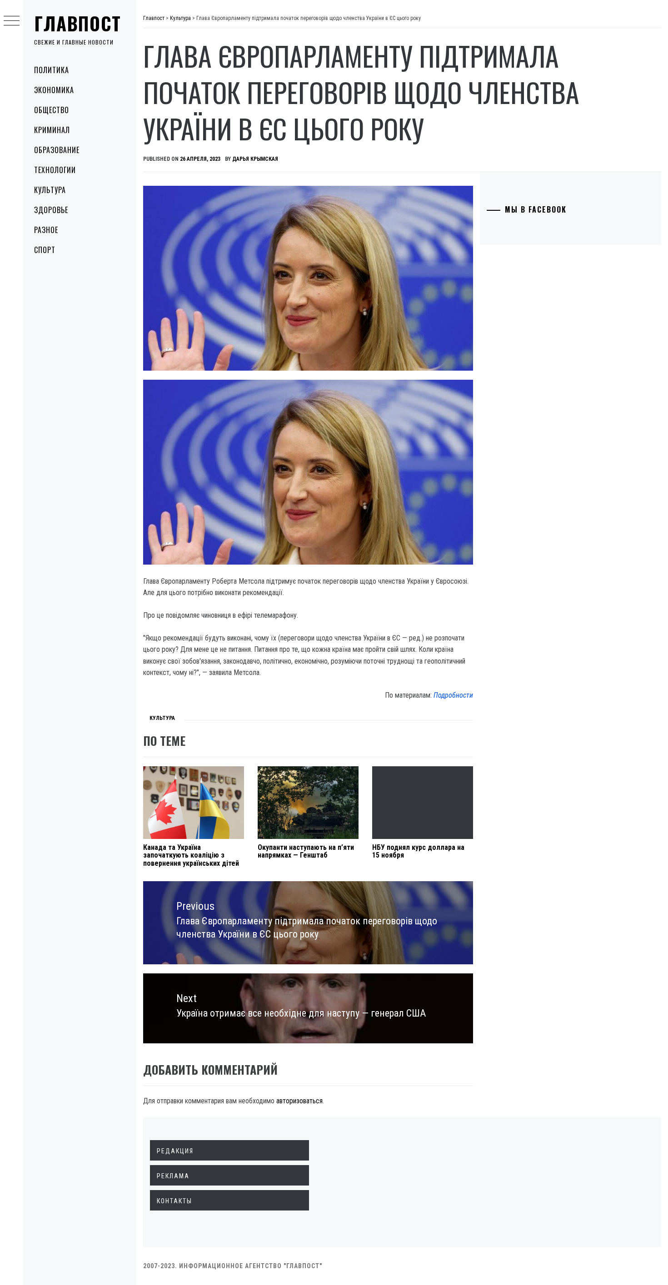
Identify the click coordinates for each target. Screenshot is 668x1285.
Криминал (52, 129)
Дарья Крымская (255, 159)
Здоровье (51, 209)
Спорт (44, 249)
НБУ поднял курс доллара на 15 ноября (418, 851)
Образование (57, 149)
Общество (51, 109)
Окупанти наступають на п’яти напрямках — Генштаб (306, 851)
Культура (50, 189)
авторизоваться (299, 1100)
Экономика (54, 89)
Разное (46, 229)
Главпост (77, 23)
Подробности (453, 695)
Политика (51, 69)
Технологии (55, 169)
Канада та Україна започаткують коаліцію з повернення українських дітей (191, 855)
